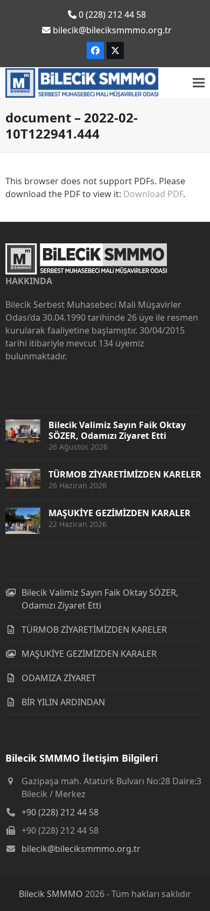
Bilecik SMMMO (51, 894)
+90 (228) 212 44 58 (60, 812)
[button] (199, 83)
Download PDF (153, 194)
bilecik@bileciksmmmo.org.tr (81, 849)
